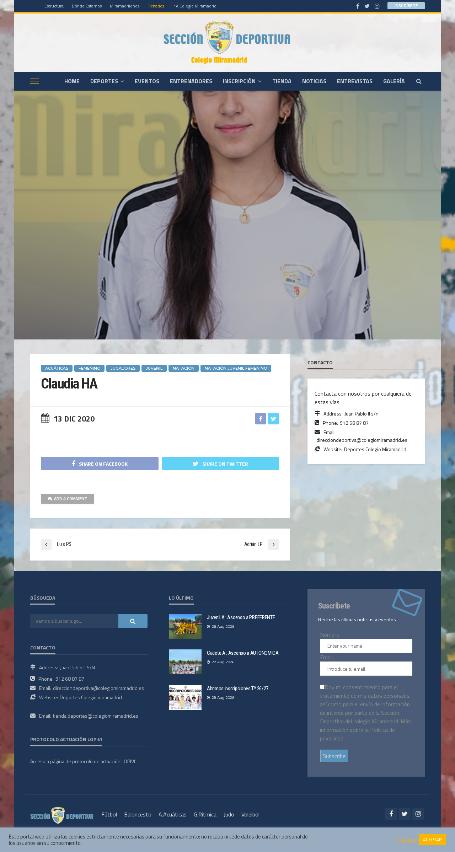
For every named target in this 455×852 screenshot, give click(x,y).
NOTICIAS (314, 81)
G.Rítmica (205, 814)
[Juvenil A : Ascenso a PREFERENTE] (185, 626)
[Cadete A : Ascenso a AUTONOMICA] (185, 661)
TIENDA (281, 81)
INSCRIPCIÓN (239, 81)
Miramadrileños (124, 5)
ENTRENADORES (191, 81)
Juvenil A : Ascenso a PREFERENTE (241, 617)
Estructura (54, 5)
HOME (72, 81)
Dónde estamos (87, 5)
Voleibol (250, 814)
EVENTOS (147, 81)
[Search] (419, 81)
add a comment (70, 498)
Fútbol (109, 814)
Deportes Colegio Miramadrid (375, 449)
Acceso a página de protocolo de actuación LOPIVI (82, 761)
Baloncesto (137, 814)
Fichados (156, 5)
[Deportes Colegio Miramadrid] (227, 42)
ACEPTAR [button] (432, 839)
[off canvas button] (34, 81)
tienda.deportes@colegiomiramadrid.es (95, 715)
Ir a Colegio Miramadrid (194, 5)
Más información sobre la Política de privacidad (365, 730)
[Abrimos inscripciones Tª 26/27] (185, 697)
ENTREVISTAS (355, 81)
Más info (407, 840)
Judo (229, 814)
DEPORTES (104, 81)
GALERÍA (394, 81)
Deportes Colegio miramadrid (91, 697)
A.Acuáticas (173, 814)
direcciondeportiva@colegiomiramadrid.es (361, 440)
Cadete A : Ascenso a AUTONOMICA (243, 653)
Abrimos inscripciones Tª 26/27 (237, 688)
